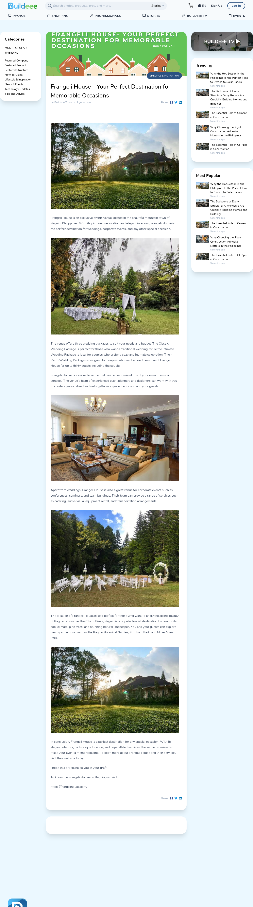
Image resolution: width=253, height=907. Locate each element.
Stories (153, 16)
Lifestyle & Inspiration (18, 79)
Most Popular (16, 48)
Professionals (107, 16)
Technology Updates (17, 89)
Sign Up (217, 6)
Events (238, 16)
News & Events (14, 84)
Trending (12, 53)
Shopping (59, 16)
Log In (236, 6)
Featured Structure (16, 70)
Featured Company (16, 60)
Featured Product (15, 65)
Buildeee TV (196, 16)
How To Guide (14, 75)
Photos (18, 16)
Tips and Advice (15, 94)
